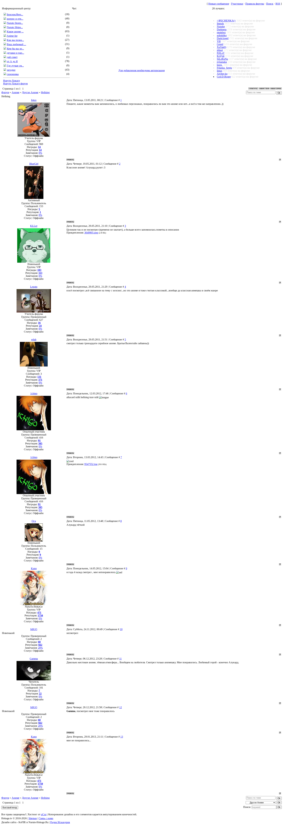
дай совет (12, 57)
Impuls (220, 23)
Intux (219, 70)
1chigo (33, 393)
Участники (237, 3)
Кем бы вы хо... (15, 48)
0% (40, 153)
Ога (34, 521)
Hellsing (45, 92)
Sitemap (32, 818)
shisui (220, 50)
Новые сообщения (218, 3)
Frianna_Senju (224, 67)
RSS (277, 3)
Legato (33, 286)
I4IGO (33, 629)
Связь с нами (46, 818)
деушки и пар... (15, 52)
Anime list (12, 35)
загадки (11, 70)
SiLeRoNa (222, 59)
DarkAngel (222, 38)
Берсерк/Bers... (15, 14)
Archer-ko (222, 73)
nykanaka (222, 62)
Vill (219, 41)
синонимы (13, 74)
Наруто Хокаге (11, 80)
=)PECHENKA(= (226, 20)
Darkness (221, 29)
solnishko (222, 35)
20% (40, 647)
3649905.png (91, 232)
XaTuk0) (221, 47)
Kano (34, 568)
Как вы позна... (15, 40)
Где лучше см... (15, 65)
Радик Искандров (60, 822)
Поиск (269, 3)
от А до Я (12, 61)
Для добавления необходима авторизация (141, 70)
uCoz (44, 814)
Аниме (15, 92)
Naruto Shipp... (15, 27)
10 (121, 629)
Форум (5, 92)
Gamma (34, 658)
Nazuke (221, 26)
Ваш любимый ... (16, 44)
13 (121, 736)
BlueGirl (33, 163)
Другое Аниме (30, 92)
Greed (220, 44)
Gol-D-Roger (224, 76)
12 (120, 707)
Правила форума (254, 3)
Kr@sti (220, 56)
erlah (33, 339)
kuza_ (220, 64)
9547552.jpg (90, 464)
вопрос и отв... (15, 18)
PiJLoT (221, 53)
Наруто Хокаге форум (15, 83)
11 (120, 658)
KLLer (33, 225)
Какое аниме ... (15, 31)
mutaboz (221, 32)
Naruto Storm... (15, 23)
